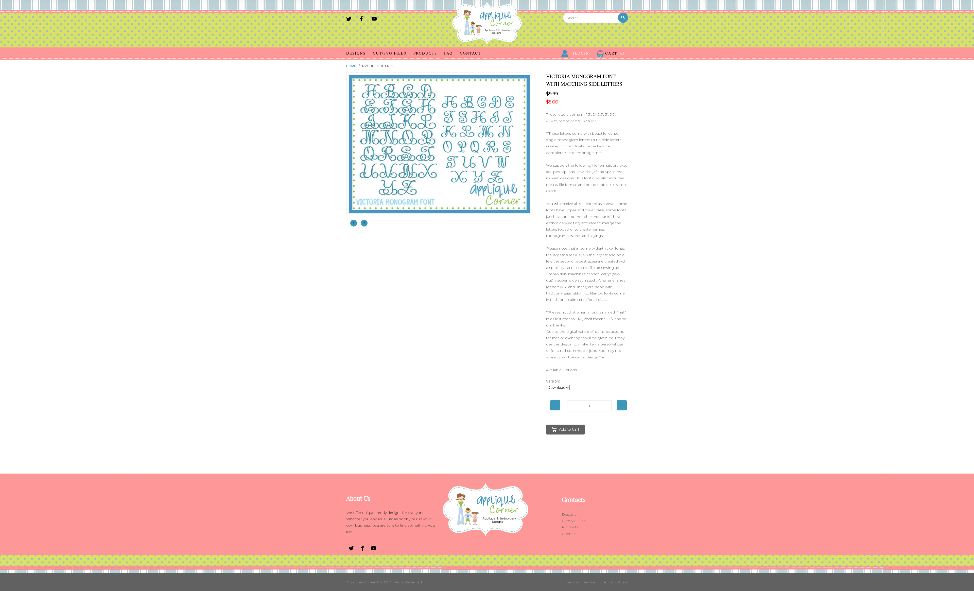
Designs (356, 53)
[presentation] (353, 223)
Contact (470, 53)
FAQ (448, 53)
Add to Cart (569, 429)
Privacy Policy (616, 582)
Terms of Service (580, 582)
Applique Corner (360, 582)
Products (425, 53)
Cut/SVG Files (389, 53)
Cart (614, 53)
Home (351, 66)
